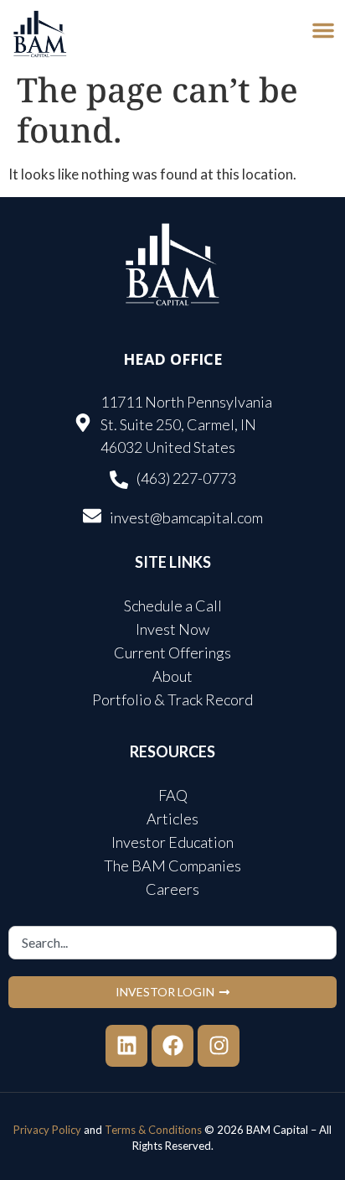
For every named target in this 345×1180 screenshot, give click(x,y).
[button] (323, 30)
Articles (172, 818)
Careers (172, 889)
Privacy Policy (47, 1129)
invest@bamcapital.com (186, 517)
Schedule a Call (173, 605)
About (172, 676)
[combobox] (172, 942)
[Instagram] (218, 1046)
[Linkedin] (126, 1046)
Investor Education (172, 842)
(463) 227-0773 (186, 478)
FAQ (173, 795)
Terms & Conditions (153, 1129)
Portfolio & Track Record (172, 699)
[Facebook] (172, 1046)
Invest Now (172, 629)
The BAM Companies (172, 865)
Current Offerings (172, 652)
